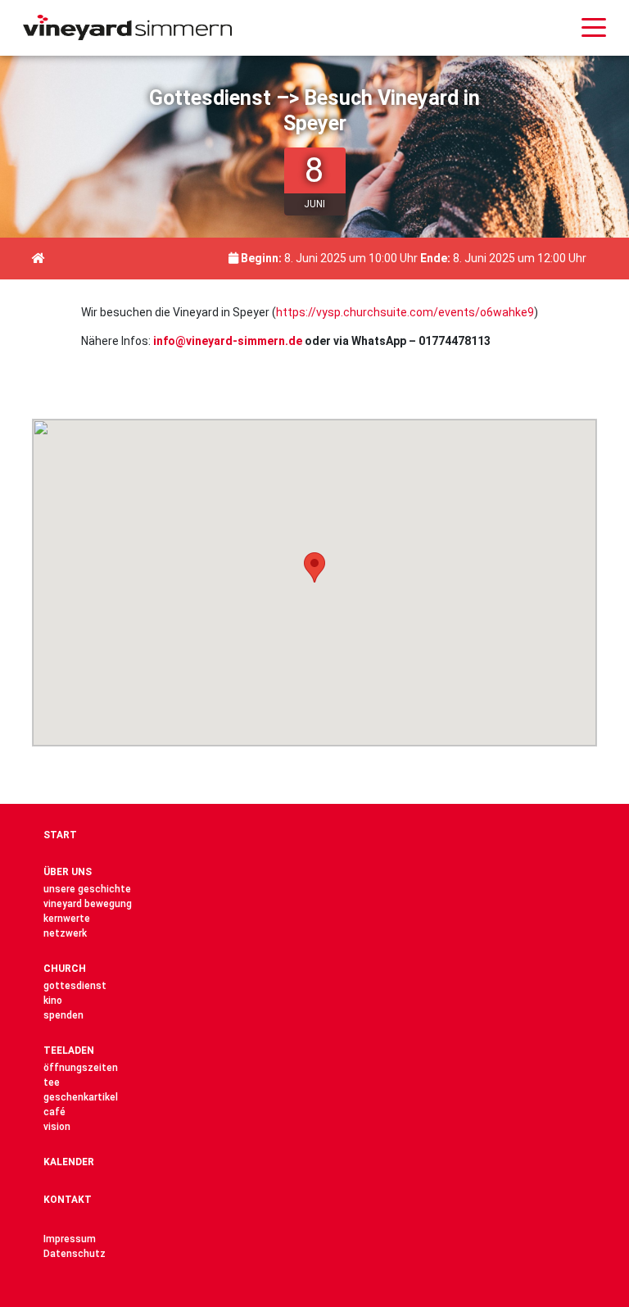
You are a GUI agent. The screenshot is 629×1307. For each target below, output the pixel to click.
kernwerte (66, 918)
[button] (314, 567)
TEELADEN (68, 1050)
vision (56, 1126)
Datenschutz (74, 1253)
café (54, 1112)
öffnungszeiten (80, 1067)
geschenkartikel (80, 1097)
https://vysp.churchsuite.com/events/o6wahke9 (405, 312)
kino (52, 1000)
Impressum (69, 1239)
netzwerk (65, 933)
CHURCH (64, 968)
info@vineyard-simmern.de (227, 340)
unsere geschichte (87, 889)
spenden (63, 1015)
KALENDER (68, 1162)
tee (51, 1082)
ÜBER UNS (67, 872)
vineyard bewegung (87, 904)
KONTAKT (67, 1199)
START (60, 835)
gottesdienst (74, 986)
